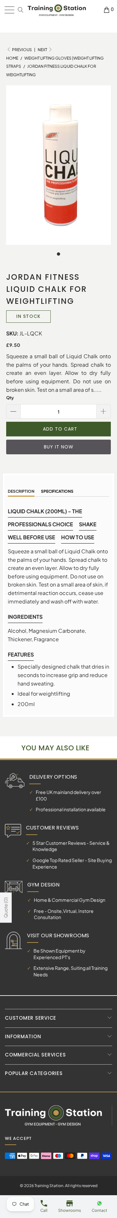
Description (21, 491)
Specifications (57, 491)
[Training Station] (57, 10)
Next (43, 49)
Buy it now (58, 447)
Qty (10, 397)
